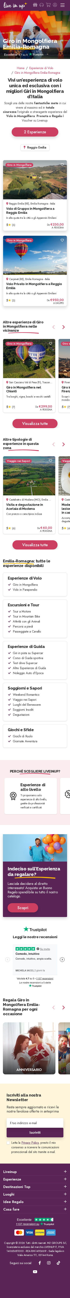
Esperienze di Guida (26, 646)
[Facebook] (39, 1263)
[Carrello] (48, 5)
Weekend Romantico (26, 694)
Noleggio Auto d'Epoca (28, 673)
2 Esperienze (35, 132)
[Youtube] (35, 1272)
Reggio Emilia (36, 147)
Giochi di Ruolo (22, 736)
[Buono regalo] (35, 5)
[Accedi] (55, 5)
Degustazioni (21, 714)
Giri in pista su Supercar (28, 653)
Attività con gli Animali (26, 621)
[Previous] (54, 327)
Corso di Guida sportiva (28, 658)
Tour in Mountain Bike (26, 616)
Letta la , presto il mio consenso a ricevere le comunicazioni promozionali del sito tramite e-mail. (35, 1147)
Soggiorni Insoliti (23, 709)
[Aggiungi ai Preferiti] (62, 164)
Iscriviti (35, 1132)
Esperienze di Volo (25, 578)
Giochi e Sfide (21, 729)
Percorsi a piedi (23, 626)
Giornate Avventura (25, 741)
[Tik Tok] (58, 1263)
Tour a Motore (22, 611)
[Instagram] (49, 1263)
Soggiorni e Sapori (25, 688)
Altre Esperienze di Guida (29, 668)
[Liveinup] (15, 5)
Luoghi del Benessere (27, 704)
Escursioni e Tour (23, 605)
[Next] (62, 327)
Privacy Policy (30, 1142)
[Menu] (62, 5)
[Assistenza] (41, 5)
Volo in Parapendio (25, 589)
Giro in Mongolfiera (25, 584)
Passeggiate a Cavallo (27, 631)
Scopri (22, 908)
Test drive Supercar (25, 663)
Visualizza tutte (35, 423)
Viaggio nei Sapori (24, 699)
